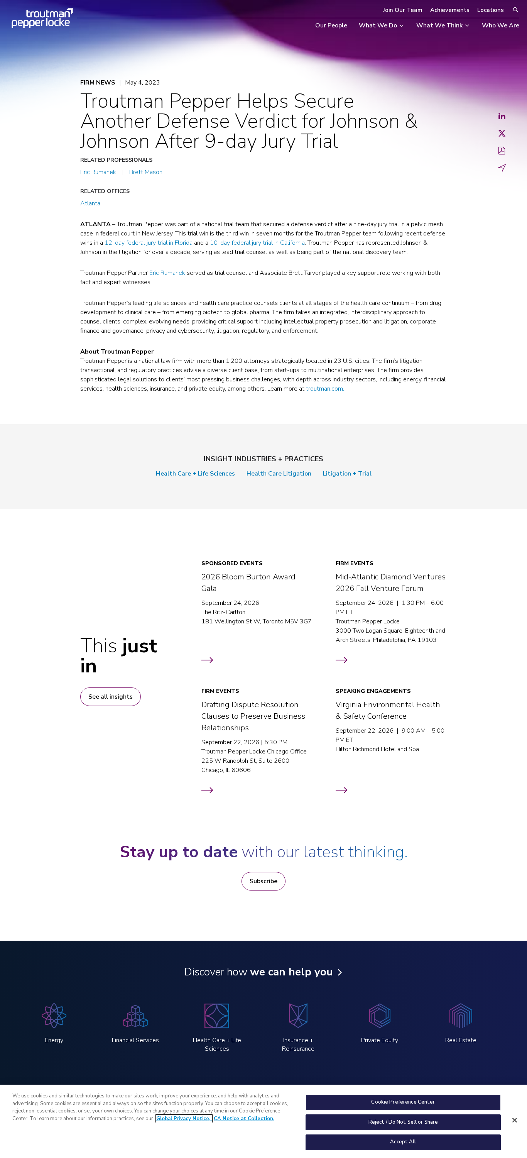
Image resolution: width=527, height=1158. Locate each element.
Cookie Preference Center (403, 1102)
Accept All (403, 1141)
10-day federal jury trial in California (257, 243)
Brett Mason (145, 172)
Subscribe (263, 881)
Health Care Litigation (279, 473)
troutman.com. (325, 388)
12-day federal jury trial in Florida (149, 243)
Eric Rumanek (98, 172)
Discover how (258, 972)
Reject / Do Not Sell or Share (403, 1122)
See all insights (110, 696)
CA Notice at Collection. (244, 1118)
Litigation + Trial (347, 473)
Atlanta (90, 203)
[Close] (514, 1120)
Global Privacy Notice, (184, 1118)
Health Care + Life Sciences (195, 473)
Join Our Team (402, 10)
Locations (490, 10)
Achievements (450, 10)
